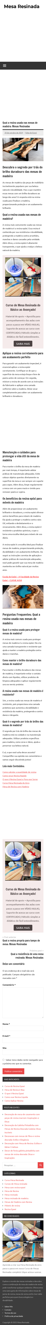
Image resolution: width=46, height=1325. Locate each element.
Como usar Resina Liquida (16, 1097)
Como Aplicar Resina (14, 1100)
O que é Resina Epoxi (14, 1093)
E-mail (6, 1035)
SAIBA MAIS (23, 343)
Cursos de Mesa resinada (16, 1183)
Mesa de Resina (12, 1191)
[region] (23, 1301)
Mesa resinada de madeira (16, 1198)
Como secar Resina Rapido (14, 775)
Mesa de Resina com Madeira (16, 786)
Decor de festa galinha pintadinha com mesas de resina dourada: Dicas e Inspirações (22, 1154)
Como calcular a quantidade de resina (19, 772)
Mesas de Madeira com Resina (18, 1202)
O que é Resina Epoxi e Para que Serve (20, 779)
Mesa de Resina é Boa (14, 1089)
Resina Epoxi (10, 1209)
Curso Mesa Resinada (14, 1180)
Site (4, 1048)
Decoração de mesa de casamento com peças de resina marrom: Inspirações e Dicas (22, 1118)
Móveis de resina (12, 1205)
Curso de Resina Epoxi (15, 1086)
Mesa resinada (11, 1194)
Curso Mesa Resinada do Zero (16, 783)
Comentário (9, 984)
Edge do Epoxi (31, 132)
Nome (6, 1024)
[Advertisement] (23, 35)
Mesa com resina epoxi (15, 1187)
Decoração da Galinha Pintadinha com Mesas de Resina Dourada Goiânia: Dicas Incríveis (23, 1129)
